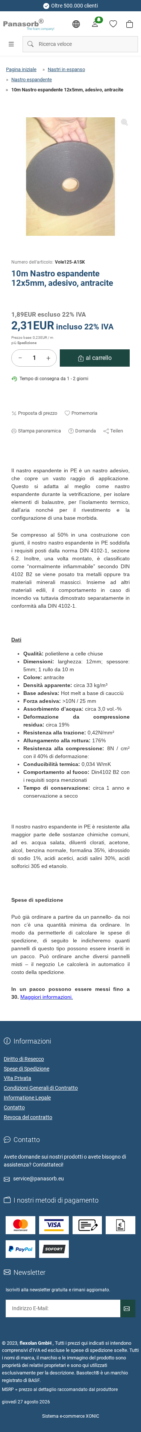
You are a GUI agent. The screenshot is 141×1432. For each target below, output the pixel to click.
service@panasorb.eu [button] (38, 1179)
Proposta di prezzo (37, 413)
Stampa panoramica (39, 431)
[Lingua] (76, 24)
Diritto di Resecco (24, 1059)
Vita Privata (17, 1078)
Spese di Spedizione (26, 1069)
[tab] (14, 463)
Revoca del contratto (28, 1117)
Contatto (14, 1107)
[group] (70, 176)
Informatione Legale (27, 1098)
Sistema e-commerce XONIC (70, 1416)
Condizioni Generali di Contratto (41, 1088)
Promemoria (84, 413)
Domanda (85, 431)
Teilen (116, 431)
